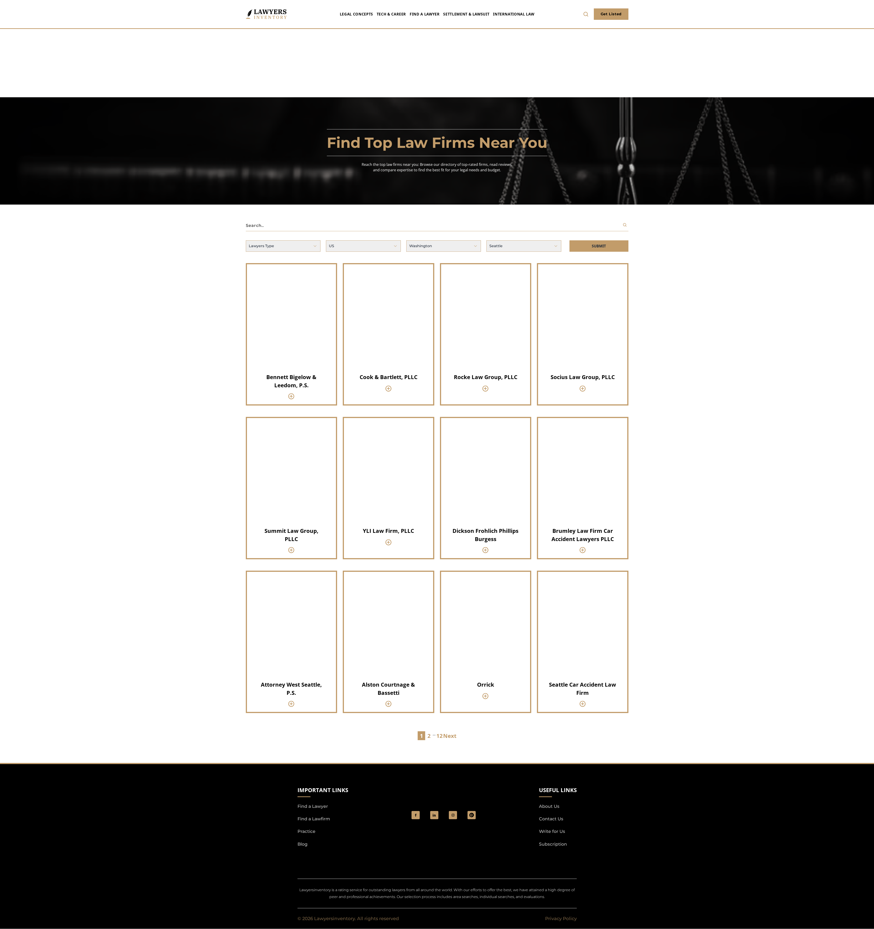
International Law (513, 14)
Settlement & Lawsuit (466, 14)
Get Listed (611, 14)
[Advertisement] (437, 63)
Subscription (553, 844)
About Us (549, 806)
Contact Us (551, 819)
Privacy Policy (561, 918)
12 (439, 735)
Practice (306, 831)
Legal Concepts (356, 14)
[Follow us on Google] (322, 857)
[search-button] (585, 14)
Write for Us (552, 831)
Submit (599, 246)
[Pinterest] (471, 815)
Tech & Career (391, 14)
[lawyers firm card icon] (291, 396)
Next (449, 735)
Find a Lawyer (425, 14)
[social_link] (416, 815)
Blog (302, 844)
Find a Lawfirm (313, 819)
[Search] (625, 225)
